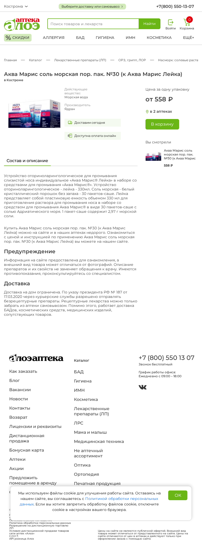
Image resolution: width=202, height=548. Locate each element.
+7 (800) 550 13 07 (166, 357)
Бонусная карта (26, 450)
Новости (18, 398)
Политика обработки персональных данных (40, 523)
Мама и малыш (90, 432)
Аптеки (17, 459)
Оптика (82, 465)
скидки (17, 38)
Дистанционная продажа (26, 438)
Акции (16, 468)
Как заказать (23, 371)
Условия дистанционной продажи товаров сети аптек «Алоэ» (39, 532)
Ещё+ (188, 37)
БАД (80, 37)
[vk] (143, 387)
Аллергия (53, 37)
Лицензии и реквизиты (35, 426)
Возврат (18, 417)
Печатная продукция (97, 483)
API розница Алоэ (21, 538)
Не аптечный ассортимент (88, 453)
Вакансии (20, 389)
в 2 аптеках (161, 111)
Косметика (159, 37)
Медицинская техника (99, 441)
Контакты (19, 408)
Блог (14, 380)
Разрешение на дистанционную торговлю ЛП (38, 527)
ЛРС (78, 423)
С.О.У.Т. (14, 536)
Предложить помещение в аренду (33, 480)
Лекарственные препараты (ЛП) (91, 411)
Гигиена (105, 37)
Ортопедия (86, 474)
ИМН (130, 37)
